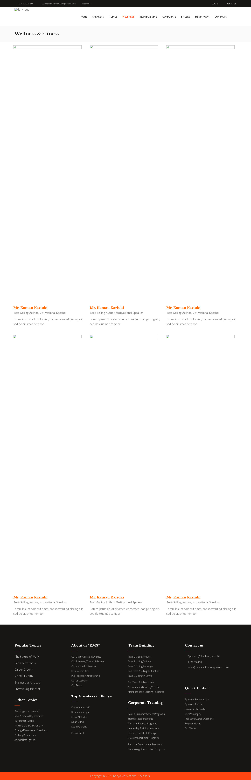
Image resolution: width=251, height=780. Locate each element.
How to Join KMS (80, 671)
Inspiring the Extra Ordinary (29, 725)
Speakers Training (194, 704)
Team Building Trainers (139, 661)
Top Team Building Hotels (141, 682)
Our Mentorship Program (84, 666)
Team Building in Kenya (140, 675)
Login (215, 3)
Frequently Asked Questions (199, 718)
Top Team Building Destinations (144, 671)
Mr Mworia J (77, 733)
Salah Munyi (77, 721)
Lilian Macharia (79, 726)
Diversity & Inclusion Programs (143, 737)
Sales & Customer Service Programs (146, 714)
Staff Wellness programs (140, 718)
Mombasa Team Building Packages (146, 691)
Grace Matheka (79, 717)
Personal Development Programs (145, 744)
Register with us (193, 723)
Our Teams (76, 685)
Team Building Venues (139, 656)
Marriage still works (24, 720)
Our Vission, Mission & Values (86, 656)
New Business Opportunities (29, 716)
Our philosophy (79, 680)
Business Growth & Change (142, 733)
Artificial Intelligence (25, 739)
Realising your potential (27, 711)
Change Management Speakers (31, 730)
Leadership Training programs (144, 728)
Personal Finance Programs (142, 723)
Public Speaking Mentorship (85, 675)
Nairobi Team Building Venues (143, 687)
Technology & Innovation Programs (146, 749)
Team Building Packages (140, 666)
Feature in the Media (195, 709)
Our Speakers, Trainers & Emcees (88, 661)
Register (231, 3)
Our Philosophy (193, 714)
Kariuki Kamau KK (80, 707)
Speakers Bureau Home (197, 699)
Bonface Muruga (80, 712)
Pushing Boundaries (25, 735)
